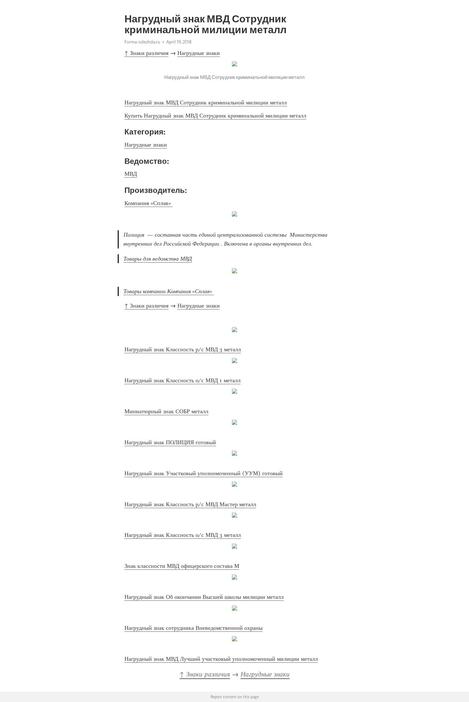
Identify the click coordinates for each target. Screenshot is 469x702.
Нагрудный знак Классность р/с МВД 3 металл (182, 349)
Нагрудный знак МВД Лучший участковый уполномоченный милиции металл (221, 658)
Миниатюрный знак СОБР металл (166, 411)
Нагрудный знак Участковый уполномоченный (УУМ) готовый (203, 473)
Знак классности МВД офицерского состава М (181, 565)
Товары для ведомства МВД (157, 258)
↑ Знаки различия (146, 53)
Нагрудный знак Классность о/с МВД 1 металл (182, 380)
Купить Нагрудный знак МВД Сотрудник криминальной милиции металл (215, 115)
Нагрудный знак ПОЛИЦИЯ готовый (170, 442)
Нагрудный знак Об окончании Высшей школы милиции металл (204, 596)
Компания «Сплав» (148, 203)
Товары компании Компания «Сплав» (168, 291)
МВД (130, 173)
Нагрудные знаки (198, 53)
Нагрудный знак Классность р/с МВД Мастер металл (190, 504)
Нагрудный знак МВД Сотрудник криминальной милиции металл (205, 102)
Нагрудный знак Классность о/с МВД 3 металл (182, 534)
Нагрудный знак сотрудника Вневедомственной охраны (193, 627)
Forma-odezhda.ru (142, 42)
